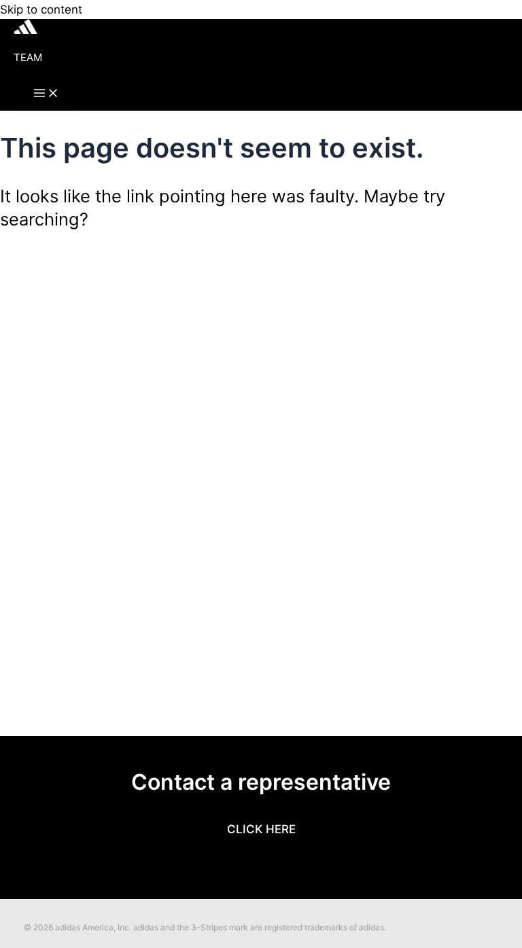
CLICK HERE (261, 829)
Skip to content (41, 9)
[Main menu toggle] (46, 94)
